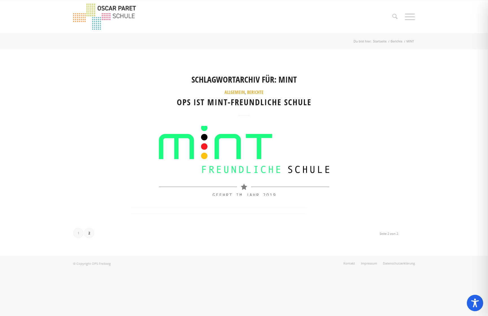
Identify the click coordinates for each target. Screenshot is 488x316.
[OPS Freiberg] (108, 16)
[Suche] (395, 16)
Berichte (255, 92)
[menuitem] (395, 16)
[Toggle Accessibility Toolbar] (475, 303)
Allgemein (235, 92)
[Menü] (408, 16)
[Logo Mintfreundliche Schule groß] (244, 161)
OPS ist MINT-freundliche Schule (244, 102)
